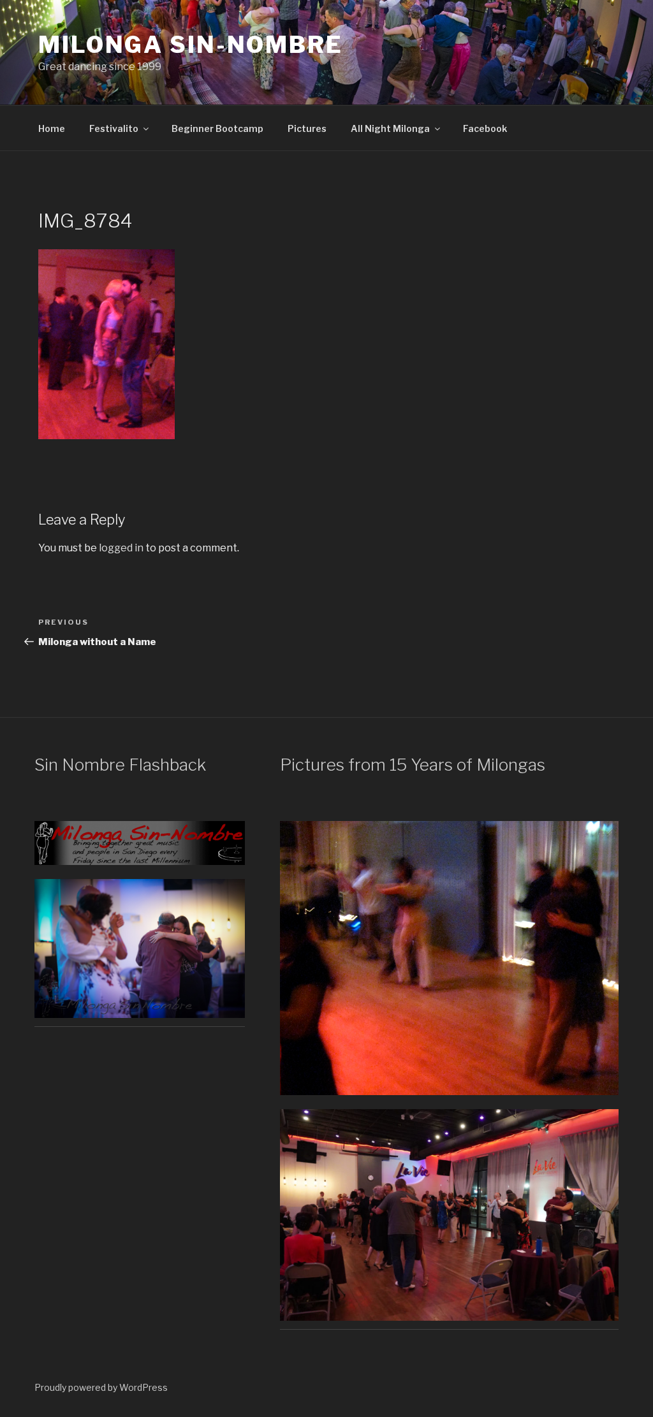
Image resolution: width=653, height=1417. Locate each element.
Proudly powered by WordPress (101, 1387)
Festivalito (113, 128)
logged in (121, 548)
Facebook (485, 128)
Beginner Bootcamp (217, 128)
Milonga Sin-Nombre (190, 45)
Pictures (307, 128)
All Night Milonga (390, 128)
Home (51, 128)
